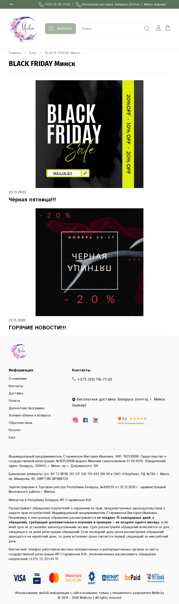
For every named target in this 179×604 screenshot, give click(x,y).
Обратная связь (21, 423)
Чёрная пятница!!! (32, 200)
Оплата (14, 401)
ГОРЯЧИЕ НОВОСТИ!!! (37, 328)
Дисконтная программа (26, 408)
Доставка (16, 393)
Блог (33, 53)
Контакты (16, 386)
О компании (18, 379)
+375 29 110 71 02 (57, 4)
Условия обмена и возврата (30, 415)
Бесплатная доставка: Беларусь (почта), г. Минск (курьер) (124, 4)
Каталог (64, 28)
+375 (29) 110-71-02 (94, 379)
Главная (15, 53)
